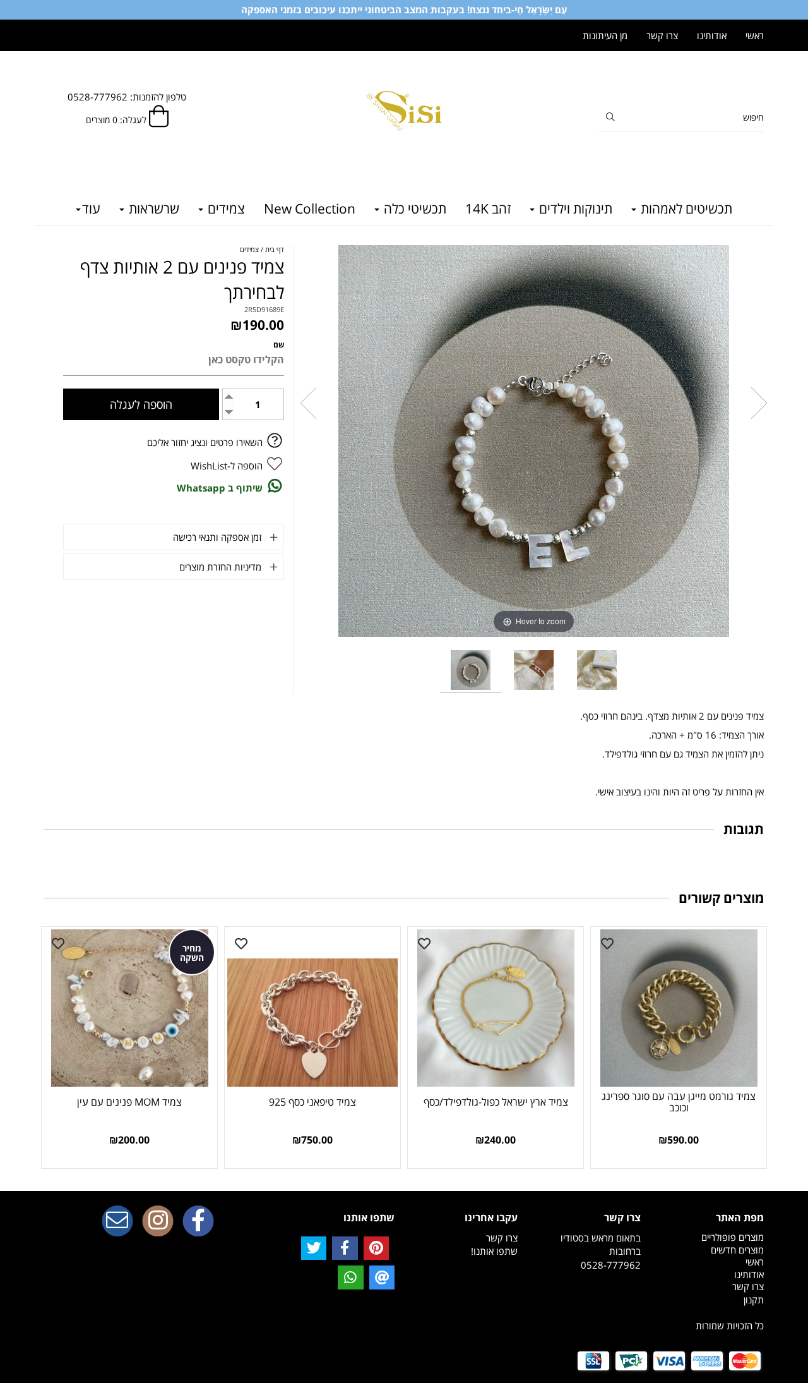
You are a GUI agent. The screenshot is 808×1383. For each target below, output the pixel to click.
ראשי (755, 35)
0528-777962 (611, 1265)
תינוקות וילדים (574, 208)
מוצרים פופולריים (732, 1237)
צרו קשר (662, 35)
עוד (91, 208)
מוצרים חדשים (737, 1249)
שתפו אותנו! (494, 1251)
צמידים (225, 208)
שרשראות (152, 208)
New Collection (309, 208)
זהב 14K (488, 208)
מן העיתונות (605, 35)
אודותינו (712, 35)
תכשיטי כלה (413, 208)
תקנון (754, 1299)
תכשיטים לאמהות (685, 208)
